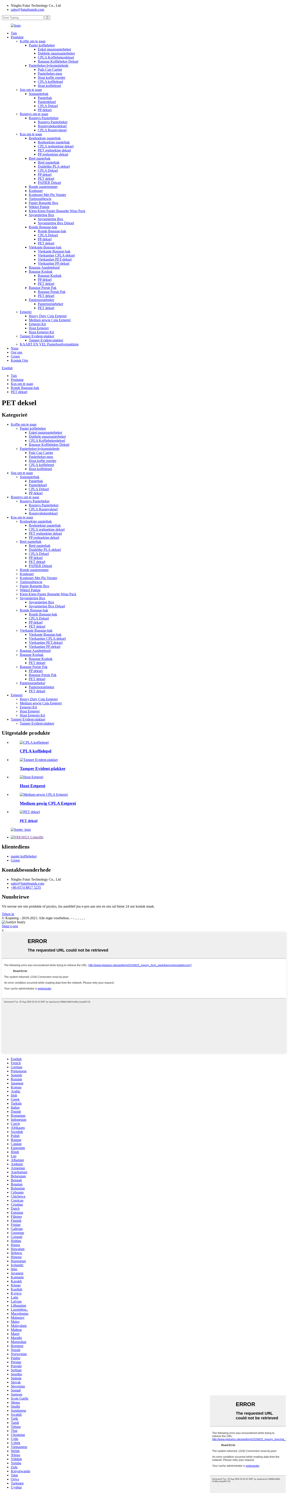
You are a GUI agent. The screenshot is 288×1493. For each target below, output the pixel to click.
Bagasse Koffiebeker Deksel (58, 61)
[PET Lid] (30, 812)
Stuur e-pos (10, 926)
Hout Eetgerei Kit (41, 332)
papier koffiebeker (24, 856)
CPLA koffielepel (50, 82)
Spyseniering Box (41, 215)
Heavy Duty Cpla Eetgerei (48, 316)
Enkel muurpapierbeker (54, 49)
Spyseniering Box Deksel (56, 223)
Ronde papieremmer (43, 187)
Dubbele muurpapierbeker (56, 53)
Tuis (14, 33)
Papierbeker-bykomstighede (48, 65)
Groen (15, 356)
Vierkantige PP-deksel (53, 263)
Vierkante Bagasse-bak (45, 247)
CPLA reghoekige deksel (56, 146)
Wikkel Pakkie (39, 207)
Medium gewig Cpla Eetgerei (50, 320)
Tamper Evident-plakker (37, 336)
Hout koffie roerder (51, 77)
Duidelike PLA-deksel (54, 166)
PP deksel (45, 110)
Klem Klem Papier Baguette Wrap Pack (57, 211)
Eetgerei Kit (37, 324)
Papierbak (45, 98)
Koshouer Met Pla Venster (47, 195)
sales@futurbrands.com (27, 9)
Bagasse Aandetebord (44, 267)
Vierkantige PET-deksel (55, 259)
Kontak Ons (19, 360)
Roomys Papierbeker (43, 118)
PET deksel (46, 178)
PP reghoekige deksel (53, 154)
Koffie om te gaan (32, 41)
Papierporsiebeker (41, 300)
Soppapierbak (38, 94)
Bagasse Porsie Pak (42, 288)
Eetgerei (26, 312)
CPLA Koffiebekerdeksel (56, 57)
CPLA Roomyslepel (52, 130)
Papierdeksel (47, 102)
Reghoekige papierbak (45, 138)
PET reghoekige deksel (54, 150)
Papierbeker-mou (50, 73)
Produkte (17, 37)
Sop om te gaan (31, 90)
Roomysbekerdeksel (52, 126)
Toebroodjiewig (40, 199)
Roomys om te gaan (34, 114)
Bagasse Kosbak (40, 271)
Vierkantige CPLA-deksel (56, 255)
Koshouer (36, 191)
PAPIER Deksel (49, 183)
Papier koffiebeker (42, 45)
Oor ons (16, 352)
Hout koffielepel (49, 86)
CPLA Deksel (48, 106)
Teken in (8, 914)
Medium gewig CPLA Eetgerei (48, 803)
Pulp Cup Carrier (50, 69)
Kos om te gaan (31, 134)
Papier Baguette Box (43, 203)
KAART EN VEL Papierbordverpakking (49, 344)
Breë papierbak (39, 158)
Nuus (14, 348)
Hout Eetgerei (39, 328)
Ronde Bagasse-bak (43, 227)
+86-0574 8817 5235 (26, 887)
